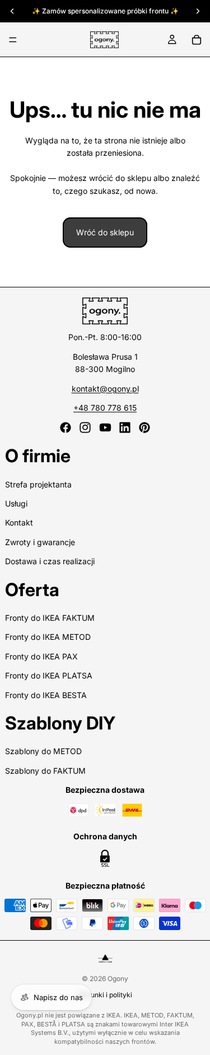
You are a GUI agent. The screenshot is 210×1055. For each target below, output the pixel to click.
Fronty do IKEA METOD (48, 637)
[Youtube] (105, 427)
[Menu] (13, 40)
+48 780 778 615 (105, 407)
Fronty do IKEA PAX (41, 656)
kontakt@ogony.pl (105, 388)
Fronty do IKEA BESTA (46, 695)
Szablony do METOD (43, 751)
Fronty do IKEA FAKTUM (50, 617)
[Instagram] (85, 427)
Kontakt (19, 522)
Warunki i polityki (105, 995)
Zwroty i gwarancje (40, 542)
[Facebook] (65, 427)
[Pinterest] (144, 427)
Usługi (16, 503)
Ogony (118, 978)
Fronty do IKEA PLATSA (48, 675)
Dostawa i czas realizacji (50, 561)
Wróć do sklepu (105, 232)
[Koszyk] (196, 39)
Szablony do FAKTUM (45, 770)
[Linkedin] (125, 427)
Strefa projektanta (38, 484)
